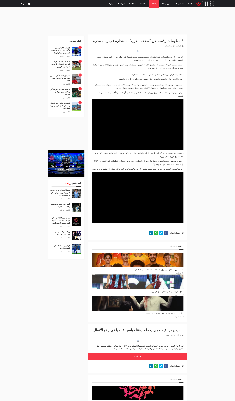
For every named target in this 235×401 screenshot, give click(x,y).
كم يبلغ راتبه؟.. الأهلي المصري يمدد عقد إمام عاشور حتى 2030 (60, 78)
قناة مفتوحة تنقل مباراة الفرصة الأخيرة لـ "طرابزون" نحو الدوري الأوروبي (60, 64)
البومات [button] (127, 3)
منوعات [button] (147, 3)
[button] (166, 233)
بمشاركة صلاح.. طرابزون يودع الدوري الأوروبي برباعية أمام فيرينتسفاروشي (60, 192)
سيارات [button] (137, 3)
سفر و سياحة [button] (168, 3)
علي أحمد (179, 46)
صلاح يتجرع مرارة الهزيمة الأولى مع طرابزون (167, 292)
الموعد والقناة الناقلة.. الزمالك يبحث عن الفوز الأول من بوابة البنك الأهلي (60, 105)
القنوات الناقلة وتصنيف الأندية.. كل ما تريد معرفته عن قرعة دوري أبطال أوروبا (60, 50)
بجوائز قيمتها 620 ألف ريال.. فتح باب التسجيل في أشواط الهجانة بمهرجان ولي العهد (60, 220)
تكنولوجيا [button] (180, 3)
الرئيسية (191, 3)
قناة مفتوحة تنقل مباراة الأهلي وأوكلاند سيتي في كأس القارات (60, 92)
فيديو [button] (118, 3)
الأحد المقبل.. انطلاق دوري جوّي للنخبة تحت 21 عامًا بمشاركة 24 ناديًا (159, 270)
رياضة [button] (157, 3)
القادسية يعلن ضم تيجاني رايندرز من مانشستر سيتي (164, 313)
